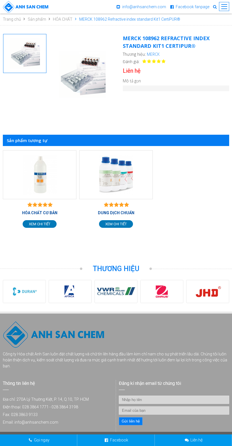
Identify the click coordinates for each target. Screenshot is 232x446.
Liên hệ (196, 440)
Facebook (119, 440)
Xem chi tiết (39, 224)
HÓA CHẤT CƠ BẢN (39, 213)
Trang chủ (12, 19)
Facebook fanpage (192, 7)
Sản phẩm (37, 19)
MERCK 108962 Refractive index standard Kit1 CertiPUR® (129, 19)
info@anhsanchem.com (144, 7)
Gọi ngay (42, 440)
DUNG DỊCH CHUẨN (116, 213)
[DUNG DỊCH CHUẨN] (116, 175)
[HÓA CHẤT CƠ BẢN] (39, 175)
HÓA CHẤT (62, 19)
